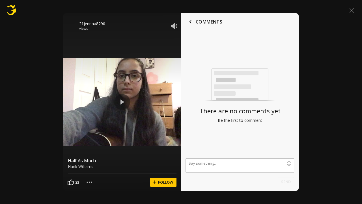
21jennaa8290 (92, 23)
